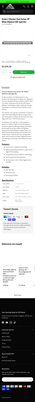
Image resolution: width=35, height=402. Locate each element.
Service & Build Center (9, 360)
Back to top (17, 295)
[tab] (6, 87)
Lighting (18, 61)
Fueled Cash (5, 333)
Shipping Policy (6, 340)
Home (3, 61)
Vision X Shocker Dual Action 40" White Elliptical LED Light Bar (16, 62)
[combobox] (17, 11)
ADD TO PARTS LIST (19, 77)
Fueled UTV (8, 397)
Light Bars (24, 61)
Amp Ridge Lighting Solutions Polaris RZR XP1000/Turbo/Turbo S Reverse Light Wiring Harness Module (9, 276)
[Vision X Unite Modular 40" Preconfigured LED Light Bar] (25, 256)
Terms (4, 343)
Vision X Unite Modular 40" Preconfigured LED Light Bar (25, 271)
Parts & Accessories (10, 61)
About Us (4, 357)
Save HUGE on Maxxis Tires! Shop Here (17, 1)
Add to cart (23, 72)
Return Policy (6, 336)
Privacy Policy (6, 347)
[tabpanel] (17, 147)
